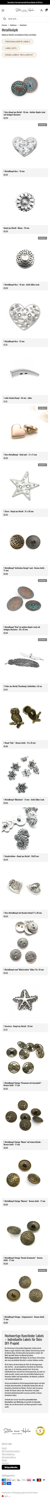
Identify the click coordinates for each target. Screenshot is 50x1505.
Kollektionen (13, 25)
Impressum (5, 1463)
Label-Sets (10, 48)
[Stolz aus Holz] (25, 10)
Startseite (4, 25)
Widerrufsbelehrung (8, 1454)
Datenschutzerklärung (9, 1457)
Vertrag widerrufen (11, 1467)
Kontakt (4, 1448)
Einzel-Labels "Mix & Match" (19, 55)
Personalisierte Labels (17, 42)
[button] (46, 10)
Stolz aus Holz (20, 1492)
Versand (4, 1460)
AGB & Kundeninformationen (11, 1451)
